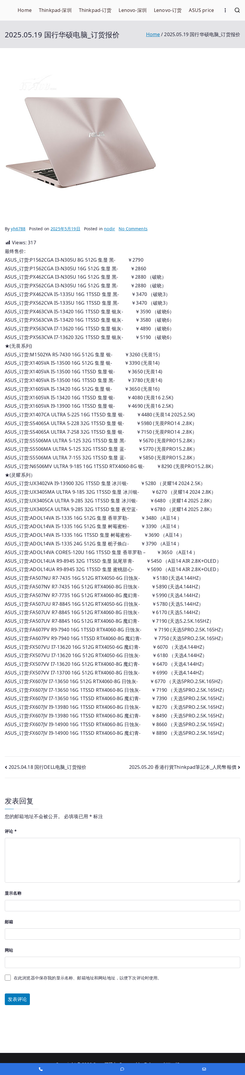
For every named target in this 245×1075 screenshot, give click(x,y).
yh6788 (18, 228)
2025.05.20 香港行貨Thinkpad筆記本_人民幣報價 (182, 767)
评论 (11, 831)
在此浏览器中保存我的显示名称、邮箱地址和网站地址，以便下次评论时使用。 (88, 978)
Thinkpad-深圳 (55, 10)
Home (25, 10)
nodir (109, 228)
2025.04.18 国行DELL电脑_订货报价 (47, 767)
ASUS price (201, 10)
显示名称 (13, 893)
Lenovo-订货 (168, 10)
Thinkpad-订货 (95, 10)
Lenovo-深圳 (132, 10)
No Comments (133, 228)
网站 (9, 950)
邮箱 (9, 921)
